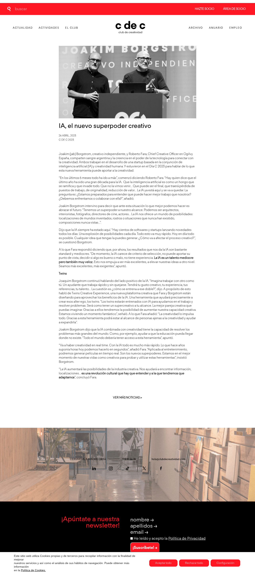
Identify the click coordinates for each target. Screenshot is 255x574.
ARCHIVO (196, 28)
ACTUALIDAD (23, 28)
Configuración (225, 563)
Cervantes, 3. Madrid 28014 (88, 459)
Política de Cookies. (33, 570)
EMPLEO (235, 28)
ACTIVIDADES (49, 28)
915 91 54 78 (129, 459)
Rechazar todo (194, 563)
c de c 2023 (66, 140)
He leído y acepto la (170, 539)
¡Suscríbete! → (145, 548)
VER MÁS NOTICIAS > (127, 397)
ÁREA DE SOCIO (234, 8)
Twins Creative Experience (90, 293)
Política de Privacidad (187, 539)
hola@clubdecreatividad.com (168, 459)
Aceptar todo (163, 563)
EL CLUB (71, 28)
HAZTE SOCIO (204, 8)
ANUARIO (216, 28)
